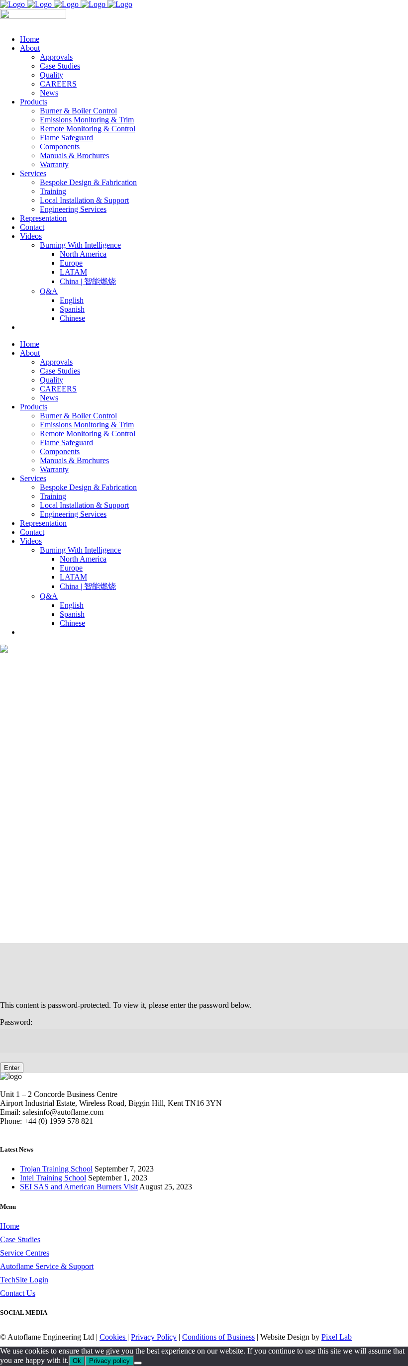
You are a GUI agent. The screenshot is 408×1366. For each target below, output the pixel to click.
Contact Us (17, 1293)
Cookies (113, 1337)
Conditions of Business (218, 1337)
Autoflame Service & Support (47, 1266)
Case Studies (20, 1239)
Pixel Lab (336, 1337)
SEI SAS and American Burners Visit (79, 1186)
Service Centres (24, 1253)
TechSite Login (24, 1279)
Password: (16, 1022)
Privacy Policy (154, 1337)
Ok (77, 1361)
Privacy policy (109, 1361)
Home (9, 1226)
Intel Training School (53, 1177)
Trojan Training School (56, 1169)
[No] (138, 1363)
